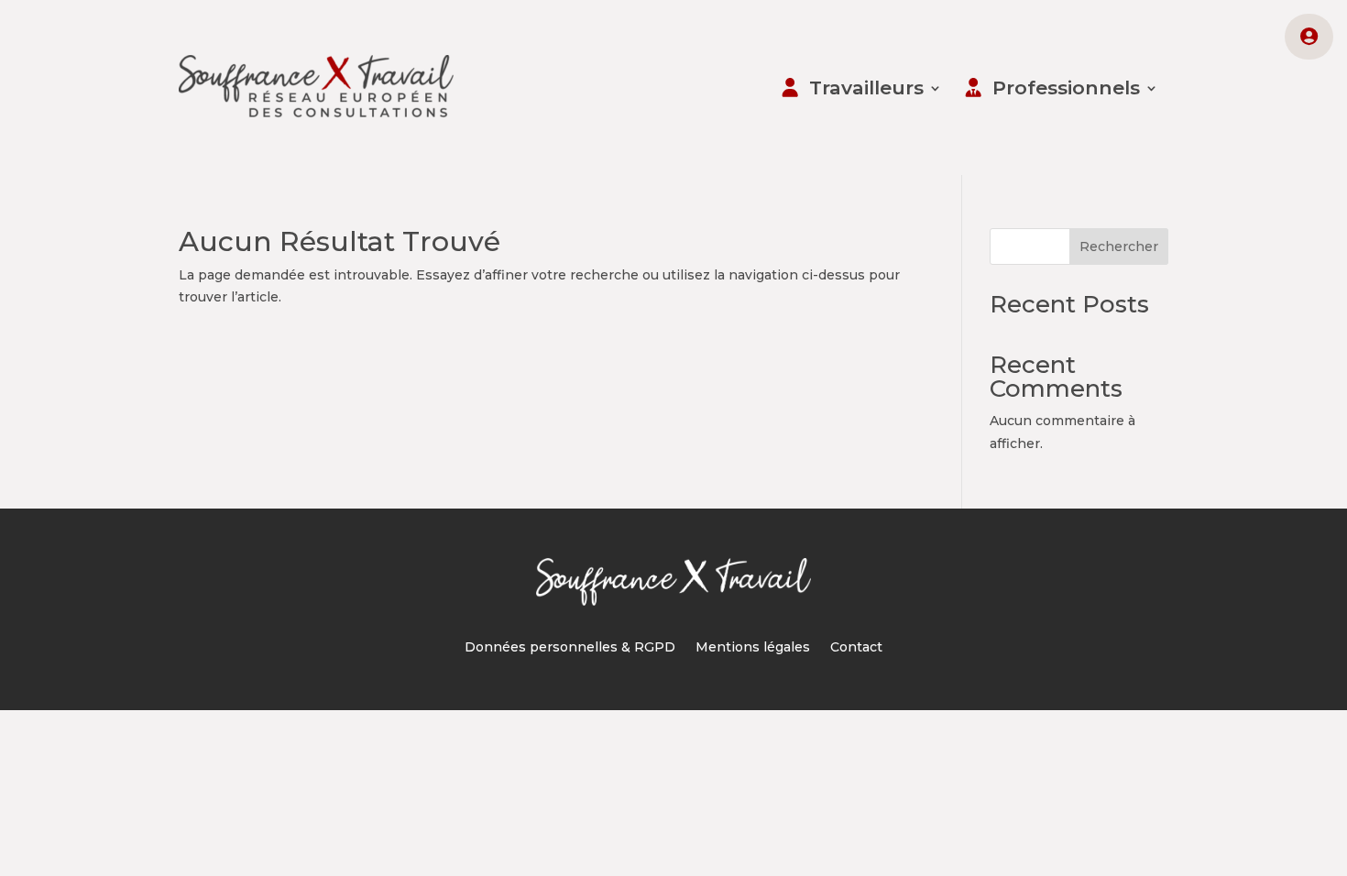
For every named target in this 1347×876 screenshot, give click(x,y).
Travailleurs (866, 87)
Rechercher (1118, 246)
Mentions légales (752, 648)
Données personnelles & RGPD (570, 648)
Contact (856, 648)
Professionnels (1066, 87)
